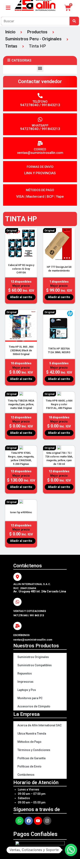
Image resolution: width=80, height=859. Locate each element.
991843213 (51, 105)
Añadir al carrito (21, 297)
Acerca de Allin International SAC (39, 725)
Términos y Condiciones (33, 750)
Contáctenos (25, 774)
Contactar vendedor (40, 81)
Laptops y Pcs (26, 690)
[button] (40, 68)
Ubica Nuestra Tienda (31, 733)
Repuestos (24, 673)
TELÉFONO (40, 101)
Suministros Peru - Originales (33, 38)
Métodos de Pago (29, 741)
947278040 (29, 105)
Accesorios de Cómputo (33, 706)
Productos (37, 31)
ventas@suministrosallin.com (40, 153)
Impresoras (25, 681)
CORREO (40, 149)
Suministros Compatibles (34, 665)
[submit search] (74, 21)
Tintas (11, 46)
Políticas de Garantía (31, 758)
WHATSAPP (40, 125)
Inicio (10, 31)
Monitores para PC (29, 698)
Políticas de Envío (29, 766)
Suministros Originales (33, 657)
